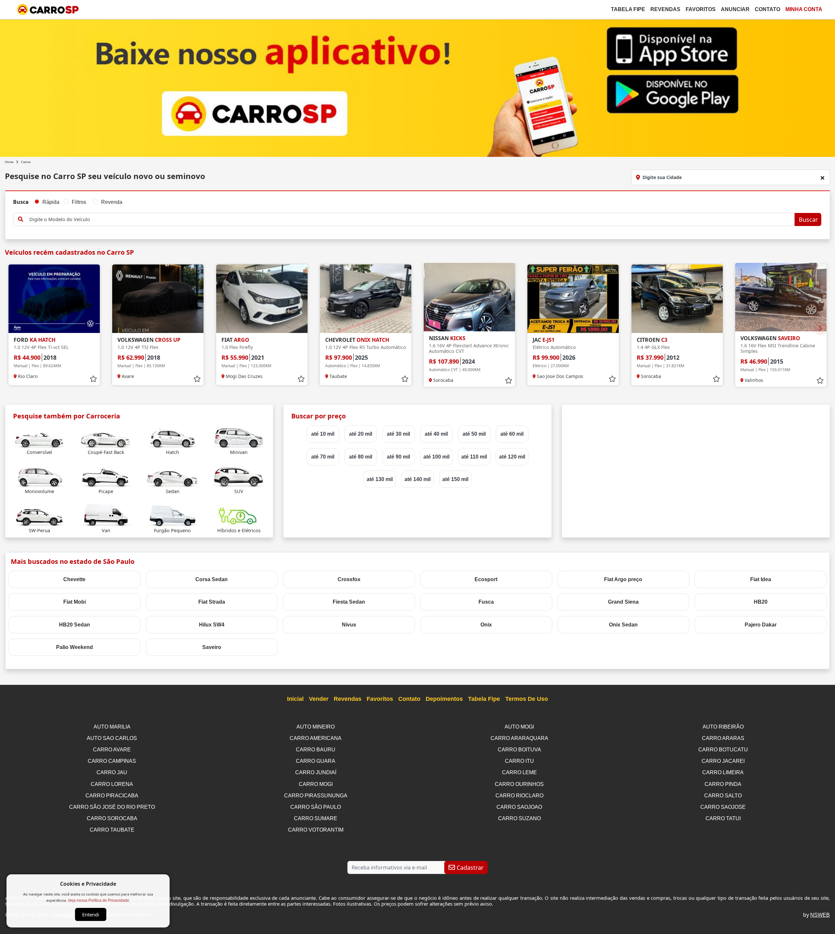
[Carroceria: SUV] (238, 475)
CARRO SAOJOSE (723, 807)
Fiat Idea (760, 579)
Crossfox (349, 579)
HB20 (760, 602)
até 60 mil (512, 434)
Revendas (665, 9)
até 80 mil (360, 456)
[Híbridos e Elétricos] (238, 515)
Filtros (79, 202)
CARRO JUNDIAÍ (315, 772)
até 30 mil (398, 434)
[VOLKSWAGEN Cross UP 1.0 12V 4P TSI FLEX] (158, 298)
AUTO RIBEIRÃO (723, 727)
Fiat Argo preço (623, 579)
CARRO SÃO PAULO (315, 807)
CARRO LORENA (112, 784)
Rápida (50, 202)
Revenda (111, 202)
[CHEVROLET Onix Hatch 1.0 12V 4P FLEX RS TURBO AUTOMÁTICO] (365, 298)
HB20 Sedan (74, 624)
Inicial (295, 699)
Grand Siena (623, 602)
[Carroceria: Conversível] (39, 436)
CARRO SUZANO (519, 818)
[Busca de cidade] (822, 178)
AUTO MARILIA (112, 727)
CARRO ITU (519, 761)
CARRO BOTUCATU (723, 749)
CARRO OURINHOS (519, 784)
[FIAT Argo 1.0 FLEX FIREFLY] (262, 298)
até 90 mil (398, 456)
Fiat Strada (211, 602)
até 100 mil (436, 456)
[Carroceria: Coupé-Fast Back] (106, 436)
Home (9, 162)
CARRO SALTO (723, 795)
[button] (820, 328)
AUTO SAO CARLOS (112, 738)
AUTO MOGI (519, 727)
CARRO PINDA (723, 784)
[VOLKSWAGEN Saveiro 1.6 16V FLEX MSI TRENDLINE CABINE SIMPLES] (781, 297)
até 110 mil (474, 456)
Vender (318, 699)
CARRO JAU (112, 772)
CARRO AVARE (112, 749)
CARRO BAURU (315, 749)
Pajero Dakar (761, 624)
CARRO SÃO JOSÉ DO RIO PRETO (112, 807)
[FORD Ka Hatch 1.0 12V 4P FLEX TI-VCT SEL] (54, 298)
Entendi (90, 914)
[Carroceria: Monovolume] (39, 475)
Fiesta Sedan (349, 602)
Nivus (349, 624)
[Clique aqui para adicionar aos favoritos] (93, 379)
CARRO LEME (519, 772)
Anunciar (735, 9)
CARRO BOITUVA (519, 749)
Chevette (74, 579)
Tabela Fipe (628, 9)
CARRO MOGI (316, 784)
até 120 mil (512, 456)
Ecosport (486, 579)
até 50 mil (474, 434)
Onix (486, 624)
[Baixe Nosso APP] (417, 87)
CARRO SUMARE (315, 818)
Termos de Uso (526, 699)
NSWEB (820, 915)
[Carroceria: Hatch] (172, 436)
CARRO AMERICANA (316, 738)
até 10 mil (322, 434)
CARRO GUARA (315, 761)
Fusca (486, 602)
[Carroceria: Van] (106, 515)
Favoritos (701, 9)
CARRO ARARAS (723, 738)
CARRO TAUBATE (112, 830)
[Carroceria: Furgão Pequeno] (172, 515)
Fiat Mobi (74, 602)
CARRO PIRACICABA (111, 795)
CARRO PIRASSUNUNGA (315, 795)
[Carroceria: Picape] (106, 475)
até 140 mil (417, 479)
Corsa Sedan (211, 579)
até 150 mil (455, 479)
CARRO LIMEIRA (723, 772)
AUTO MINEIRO (315, 727)
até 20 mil (360, 434)
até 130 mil (380, 479)
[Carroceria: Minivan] (238, 436)
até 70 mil (322, 456)
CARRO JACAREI (723, 761)
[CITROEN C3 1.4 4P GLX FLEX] (677, 298)
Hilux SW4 (211, 624)
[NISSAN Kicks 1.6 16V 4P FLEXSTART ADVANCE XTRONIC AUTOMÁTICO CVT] (469, 297)
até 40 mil (436, 434)
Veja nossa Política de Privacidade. (99, 900)
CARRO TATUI (723, 818)
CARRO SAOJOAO (519, 807)
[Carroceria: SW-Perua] (39, 515)
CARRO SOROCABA (112, 818)
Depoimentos (444, 699)
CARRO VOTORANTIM (315, 830)
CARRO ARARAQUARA (519, 738)
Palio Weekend (74, 647)
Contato (767, 9)
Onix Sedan (623, 624)
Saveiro (211, 647)
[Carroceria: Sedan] (172, 475)
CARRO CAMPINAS (112, 761)
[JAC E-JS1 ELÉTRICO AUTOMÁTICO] (573, 298)
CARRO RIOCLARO (519, 795)
